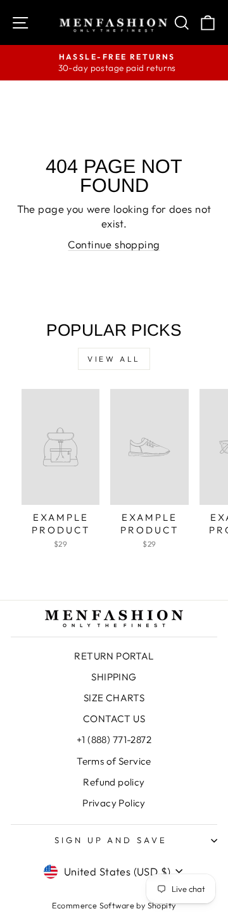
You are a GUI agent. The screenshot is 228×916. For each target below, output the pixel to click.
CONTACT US (114, 719)
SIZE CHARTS (114, 698)
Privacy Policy (114, 803)
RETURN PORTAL (113, 656)
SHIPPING (113, 677)
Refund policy (113, 782)
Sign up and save (111, 840)
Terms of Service (114, 761)
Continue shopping (114, 244)
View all (114, 359)
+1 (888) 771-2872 (114, 740)
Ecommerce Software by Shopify (113, 905)
